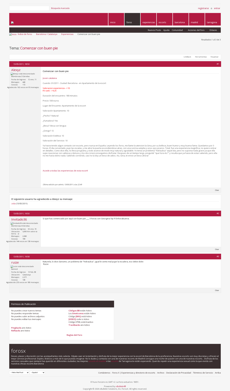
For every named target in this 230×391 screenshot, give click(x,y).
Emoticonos (78, 313)
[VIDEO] (72, 319)
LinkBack (187, 57)
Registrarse (203, 8)
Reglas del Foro (74, 335)
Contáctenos (104, 372)
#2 (218, 213)
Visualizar (215, 57)
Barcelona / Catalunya (46, 34)
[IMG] (78, 316)
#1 (218, 63)
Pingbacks (16, 327)
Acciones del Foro (196, 30)
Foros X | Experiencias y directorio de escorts (133, 372)
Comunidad (177, 30)
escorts (114, 361)
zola (13, 203)
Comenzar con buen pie (39, 48)
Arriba (218, 372)
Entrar (217, 8)
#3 (218, 256)
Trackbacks (74, 325)
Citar (217, 190)
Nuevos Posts (154, 30)
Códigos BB (74, 310)
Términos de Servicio (203, 372)
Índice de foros (25, 34)
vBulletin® (121, 386)
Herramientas (201, 57)
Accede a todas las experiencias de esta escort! (65, 170)
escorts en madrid (97, 361)
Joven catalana (50, 78)
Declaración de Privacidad (178, 372)
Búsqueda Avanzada (60, 8)
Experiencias (67, 34)
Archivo (160, 372)
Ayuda (166, 30)
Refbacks (15, 330)
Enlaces (213, 30)
